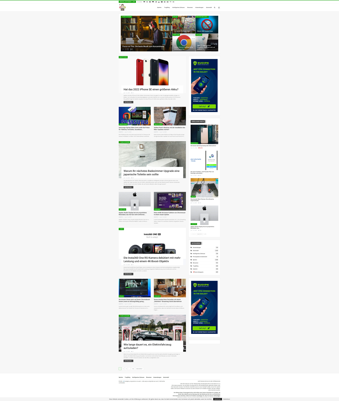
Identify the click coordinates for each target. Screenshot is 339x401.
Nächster (139, 368)
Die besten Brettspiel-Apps (182, 31)
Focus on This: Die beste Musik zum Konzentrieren (143, 46)
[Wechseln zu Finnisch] (147, 1)
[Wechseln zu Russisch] (173, 1)
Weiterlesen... (128, 102)
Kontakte (139, 2)
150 (133, 368)
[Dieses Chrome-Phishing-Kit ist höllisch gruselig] (183, 43)
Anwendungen (199, 7)
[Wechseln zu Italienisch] (156, 1)
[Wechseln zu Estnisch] (144, 1)
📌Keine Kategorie (126, 16)
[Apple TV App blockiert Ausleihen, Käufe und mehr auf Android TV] (206, 43)
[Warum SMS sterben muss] (206, 25)
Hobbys (121, 229)
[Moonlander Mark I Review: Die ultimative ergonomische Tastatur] (204, 187)
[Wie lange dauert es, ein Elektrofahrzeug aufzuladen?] (152, 333)
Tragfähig (167, 7)
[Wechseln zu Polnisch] (159, 1)
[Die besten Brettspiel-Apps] (183, 25)
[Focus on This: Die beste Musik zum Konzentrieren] (147, 33)
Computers (176, 34)
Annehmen (218, 399)
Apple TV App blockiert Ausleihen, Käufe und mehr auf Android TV (206, 47)
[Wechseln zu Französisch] (150, 1)
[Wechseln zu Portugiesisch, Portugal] (162, 1)
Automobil (209, 7)
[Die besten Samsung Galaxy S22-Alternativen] (204, 134)
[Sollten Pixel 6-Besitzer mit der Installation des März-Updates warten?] (170, 116)
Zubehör (193, 196)
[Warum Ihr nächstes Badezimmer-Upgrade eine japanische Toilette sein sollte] (152, 159)
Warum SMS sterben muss (205, 31)
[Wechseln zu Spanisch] (164, 1)
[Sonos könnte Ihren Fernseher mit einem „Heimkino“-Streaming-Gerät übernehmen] (170, 288)
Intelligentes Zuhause (178, 7)
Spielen (159, 7)
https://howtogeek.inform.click (205, 383)
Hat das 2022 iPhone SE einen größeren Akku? (151, 89)
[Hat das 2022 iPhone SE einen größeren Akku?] (152, 74)
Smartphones (123, 57)
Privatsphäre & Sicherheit (202, 16)
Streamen (190, 7)
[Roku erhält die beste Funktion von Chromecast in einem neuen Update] (170, 201)
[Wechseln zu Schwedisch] (167, 1)
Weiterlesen (226, 399)
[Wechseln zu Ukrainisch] (170, 1)
